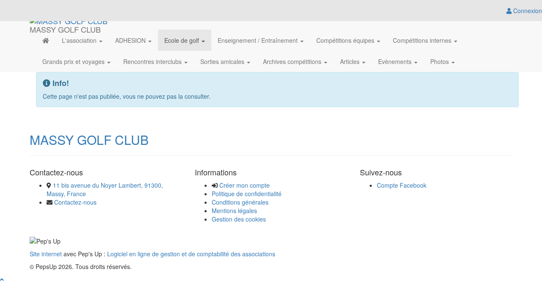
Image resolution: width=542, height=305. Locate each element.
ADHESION (131, 40)
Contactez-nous (75, 202)
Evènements (395, 61)
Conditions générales (240, 202)
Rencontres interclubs (153, 61)
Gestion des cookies (239, 219)
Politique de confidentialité (247, 193)
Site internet (46, 254)
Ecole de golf (182, 40)
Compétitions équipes (346, 40)
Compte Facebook (401, 185)
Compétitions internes (423, 40)
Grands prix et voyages (74, 61)
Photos (440, 61)
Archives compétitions (293, 61)
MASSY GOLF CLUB (89, 139)
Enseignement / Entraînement (258, 40)
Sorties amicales (223, 61)
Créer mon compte (244, 185)
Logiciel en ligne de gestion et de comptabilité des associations (191, 254)
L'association (80, 40)
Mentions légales (234, 210)
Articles (350, 61)
